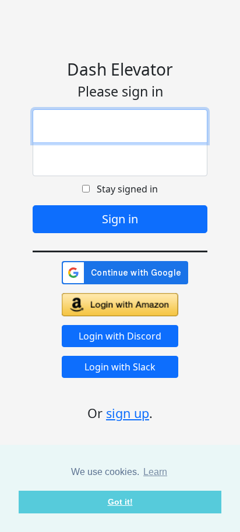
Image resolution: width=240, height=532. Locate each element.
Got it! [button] (120, 501)
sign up (127, 413)
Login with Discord (120, 336)
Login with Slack (120, 366)
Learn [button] (155, 472)
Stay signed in (124, 189)
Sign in (120, 219)
